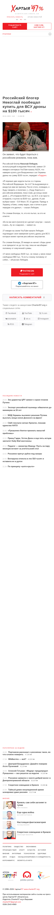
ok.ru (28, 319)
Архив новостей (35, 17)
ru (21, 19)
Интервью (16, 853)
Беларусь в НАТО (24, 860)
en (25, 19)
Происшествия (10, 850)
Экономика (31, 846)
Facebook (12, 313)
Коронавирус (9, 860)
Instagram (44, 319)
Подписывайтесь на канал (27, 284)
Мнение (6, 798)
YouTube (28, 313)
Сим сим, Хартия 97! (39, 26)
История (42, 850)
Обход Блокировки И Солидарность (34, 857)
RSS (12, 324)
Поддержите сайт (14, 26)
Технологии (29, 853)
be (17, 19)
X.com (44, 313)
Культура (31, 850)
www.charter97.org (31, 889)
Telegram (28, 324)
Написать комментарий (27, 297)
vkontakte (12, 319)
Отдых (12, 857)
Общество (18, 846)
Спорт (22, 850)
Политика (7, 846)
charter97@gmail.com (12, 902)
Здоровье (41, 853)
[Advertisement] (27, 66)
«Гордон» (42, 175)
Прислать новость (15, 17)
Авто (5, 857)
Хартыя (27, 8)
